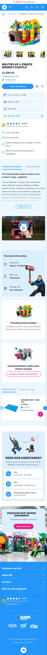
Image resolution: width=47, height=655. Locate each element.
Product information (11, 166)
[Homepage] (4, 7)
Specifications (33, 166)
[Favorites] (37, 7)
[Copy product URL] (37, 86)
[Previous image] (5, 32)
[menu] (10, 7)
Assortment (12, 14)
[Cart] (42, 7)
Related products (9, 389)
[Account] (31, 7)
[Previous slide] (2, 408)
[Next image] (42, 32)
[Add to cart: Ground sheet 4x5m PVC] (40, 414)
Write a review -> (13, 604)
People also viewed (27, 389)
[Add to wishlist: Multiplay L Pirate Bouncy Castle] (42, 86)
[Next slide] (45, 408)
